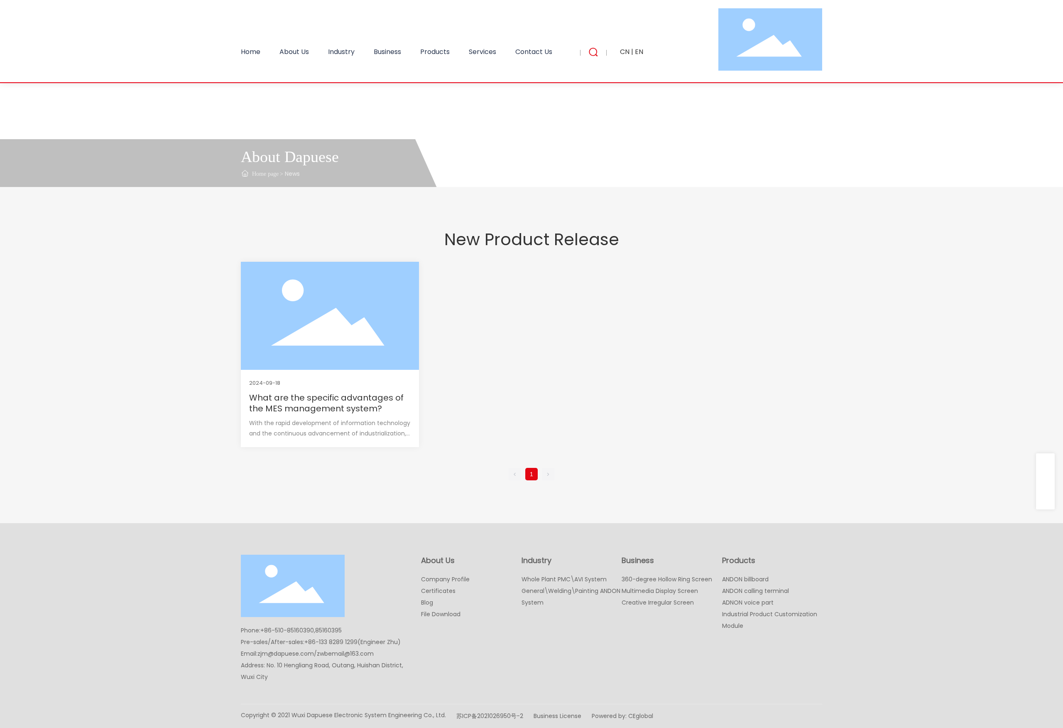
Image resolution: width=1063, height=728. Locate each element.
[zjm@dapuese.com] (1045, 462)
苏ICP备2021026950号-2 (489, 716)
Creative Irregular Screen (658, 602)
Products (738, 560)
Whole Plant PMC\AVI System (564, 579)
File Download (440, 614)
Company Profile (445, 579)
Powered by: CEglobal (622, 716)
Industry (536, 560)
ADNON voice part (748, 602)
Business (638, 560)
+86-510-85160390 (287, 630)
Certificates (438, 591)
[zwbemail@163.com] (1045, 481)
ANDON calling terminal (755, 591)
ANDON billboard (745, 579)
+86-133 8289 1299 (331, 642)
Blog (427, 602)
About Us (438, 560)
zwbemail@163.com (345, 653)
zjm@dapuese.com (285, 653)
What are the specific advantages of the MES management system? (326, 403)
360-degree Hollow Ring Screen (667, 579)
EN (639, 52)
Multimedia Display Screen (660, 591)
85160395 (328, 630)
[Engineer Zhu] (1045, 500)
